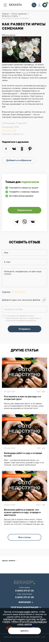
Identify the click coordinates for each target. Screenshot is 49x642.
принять (24, 631)
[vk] (14, 148)
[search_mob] (34, 5)
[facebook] (6, 148)
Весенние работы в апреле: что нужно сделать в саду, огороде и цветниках (22, 512)
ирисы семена (8, 560)
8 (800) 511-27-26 (24, 591)
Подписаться (24, 210)
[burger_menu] (5, 5)
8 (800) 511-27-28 (24, 597)
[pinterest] (29, 148)
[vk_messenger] (32, 221)
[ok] (21, 148)
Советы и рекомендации (16, 362)
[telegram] (16, 221)
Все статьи (24, 537)
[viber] (24, 221)
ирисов (25, 72)
